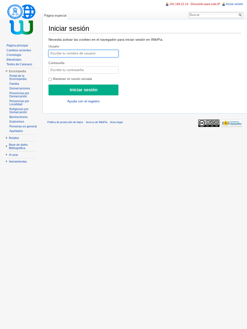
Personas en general (23, 126)
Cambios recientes (19, 50)
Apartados (16, 131)
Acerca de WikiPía (96, 122)
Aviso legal (116, 122)
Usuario (53, 46)
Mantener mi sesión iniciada (72, 79)
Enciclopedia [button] (17, 71)
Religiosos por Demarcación (18, 110)
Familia (14, 84)
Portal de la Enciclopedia (18, 77)
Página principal (17, 45)
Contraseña (56, 63)
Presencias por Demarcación (19, 95)
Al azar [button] (13, 155)
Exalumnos (16, 121)
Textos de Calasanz (19, 64)
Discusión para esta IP (205, 4)
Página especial (55, 15)
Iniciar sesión (234, 4)
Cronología (14, 55)
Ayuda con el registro (83, 101)
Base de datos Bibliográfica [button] (18, 146)
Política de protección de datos (65, 122)
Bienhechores (18, 117)
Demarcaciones (19, 88)
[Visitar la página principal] (21, 19)
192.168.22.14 (178, 4)
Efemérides (14, 59)
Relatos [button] (14, 138)
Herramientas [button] (18, 161)
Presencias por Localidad (19, 102)
